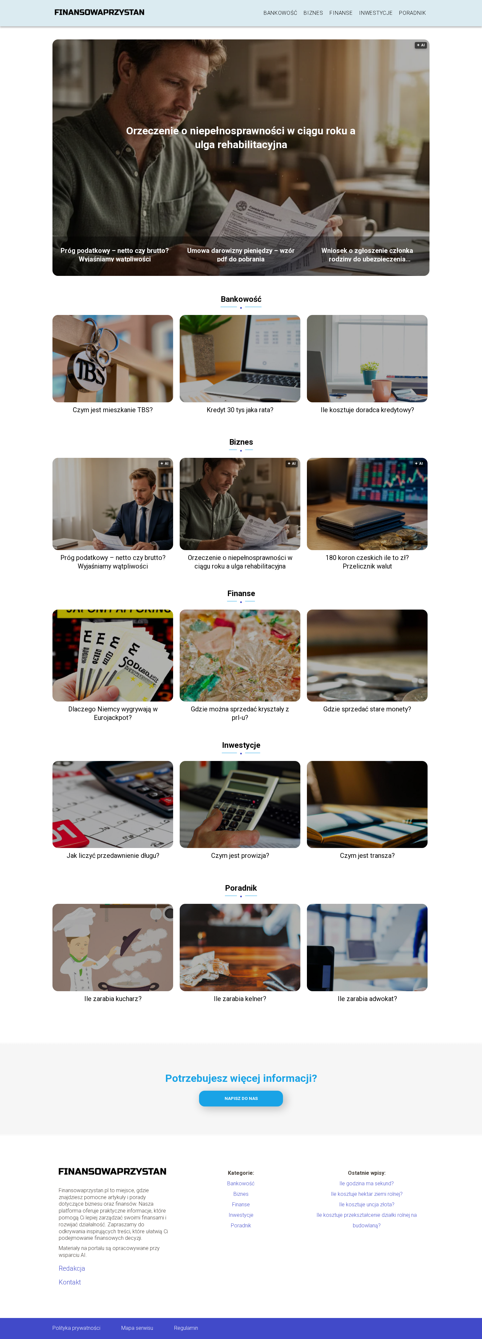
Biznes (313, 13)
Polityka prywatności (76, 1328)
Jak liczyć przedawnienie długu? (113, 855)
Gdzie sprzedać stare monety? (367, 709)
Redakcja (72, 1268)
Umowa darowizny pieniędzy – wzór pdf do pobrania (241, 254)
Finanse (341, 13)
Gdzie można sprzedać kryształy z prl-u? (240, 713)
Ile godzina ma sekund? (366, 1183)
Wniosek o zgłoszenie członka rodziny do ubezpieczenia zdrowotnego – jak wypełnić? (367, 254)
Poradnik (412, 13)
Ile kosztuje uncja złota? (366, 1204)
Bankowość (280, 13)
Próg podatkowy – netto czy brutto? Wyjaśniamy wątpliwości (115, 254)
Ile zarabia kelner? (240, 999)
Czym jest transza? (367, 855)
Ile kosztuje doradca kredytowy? (367, 410)
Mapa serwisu (137, 1328)
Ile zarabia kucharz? (113, 999)
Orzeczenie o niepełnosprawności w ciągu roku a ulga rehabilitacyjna (240, 137)
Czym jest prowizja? (240, 855)
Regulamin (186, 1328)
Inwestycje (375, 13)
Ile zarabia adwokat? (367, 999)
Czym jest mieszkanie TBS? (113, 410)
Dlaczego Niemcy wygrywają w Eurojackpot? (113, 713)
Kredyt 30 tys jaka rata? (240, 410)
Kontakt (70, 1282)
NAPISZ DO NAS (241, 1098)
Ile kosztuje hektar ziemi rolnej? (367, 1194)
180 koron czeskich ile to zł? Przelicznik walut (367, 562)
